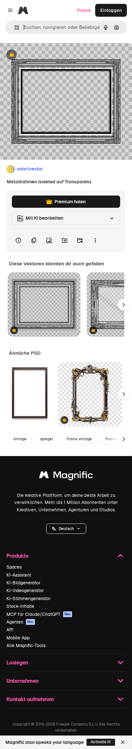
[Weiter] (123, 304)
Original (41, 55)
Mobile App (17, 638)
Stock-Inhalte (20, 606)
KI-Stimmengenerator (28, 598)
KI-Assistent (18, 575)
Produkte (17, 555)
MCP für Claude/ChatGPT (38, 614)
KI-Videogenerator (25, 590)
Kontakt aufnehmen (30, 699)
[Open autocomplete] (14, 27)
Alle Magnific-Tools (25, 645)
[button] (66, 529)
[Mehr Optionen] (95, 240)
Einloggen (111, 10)
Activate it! (101, 741)
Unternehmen (22, 680)
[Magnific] (66, 476)
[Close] (123, 742)
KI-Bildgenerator (23, 583)
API (9, 630)
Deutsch (66, 528)
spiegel (46, 439)
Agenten (20, 622)
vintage (20, 439)
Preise (84, 10)
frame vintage (79, 439)
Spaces (14, 567)
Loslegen (17, 662)
